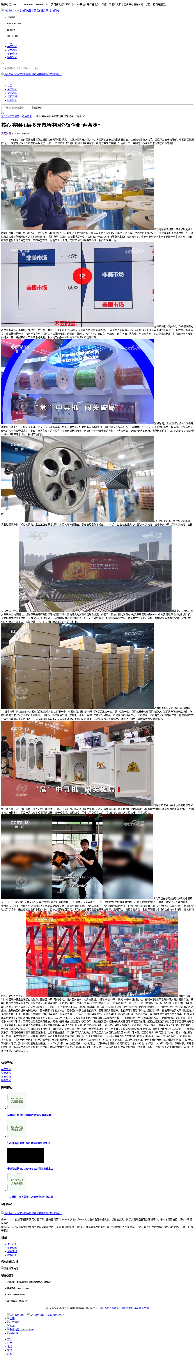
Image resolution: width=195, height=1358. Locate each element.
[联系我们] (11, 1318)
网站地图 (144, 1308)
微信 (9, 1350)
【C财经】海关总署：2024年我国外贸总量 (30, 1197)
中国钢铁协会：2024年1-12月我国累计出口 (30, 1168)
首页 (9, 42)
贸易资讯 (12, 53)
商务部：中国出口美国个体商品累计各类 (29, 1115)
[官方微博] (13, 1322)
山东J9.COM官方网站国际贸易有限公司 (117, 1308)
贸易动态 (12, 50)
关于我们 (12, 46)
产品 (9, 1343)
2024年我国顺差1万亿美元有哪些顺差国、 (29, 1143)
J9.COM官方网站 (10, 116)
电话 (9, 1346)
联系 (9, 1354)
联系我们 (12, 57)
